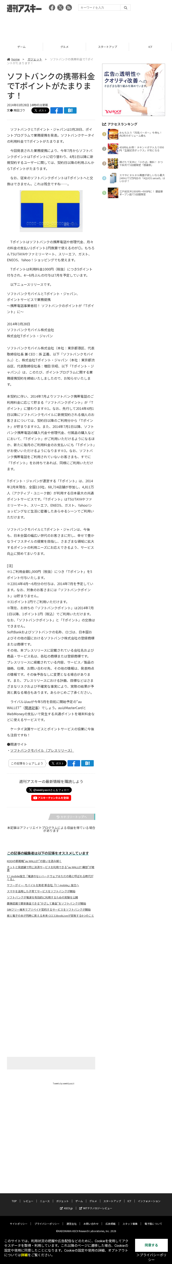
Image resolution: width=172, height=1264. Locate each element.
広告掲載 (111, 1223)
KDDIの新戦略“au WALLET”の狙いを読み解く (34, 861)
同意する (151, 1245)
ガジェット (34, 59)
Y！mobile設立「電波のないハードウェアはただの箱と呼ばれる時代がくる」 (50, 878)
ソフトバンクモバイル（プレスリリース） (42, 750)
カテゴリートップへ (73, 817)
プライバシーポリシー (47, 1223)
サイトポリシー (18, 1223)
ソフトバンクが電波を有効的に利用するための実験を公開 (42, 897)
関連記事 (31, 707)
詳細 (24, 1255)
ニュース (45, 1201)
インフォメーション (149, 1201)
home (15, 59)
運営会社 (71, 1223)
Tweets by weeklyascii (63, 1083)
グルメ (64, 47)
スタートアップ (107, 47)
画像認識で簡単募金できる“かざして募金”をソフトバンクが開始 (46, 903)
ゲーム (21, 47)
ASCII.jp (68, 1208)
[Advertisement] (86, 26)
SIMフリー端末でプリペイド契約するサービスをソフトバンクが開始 (49, 909)
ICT (150, 47)
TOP (14, 1201)
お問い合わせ (91, 1223)
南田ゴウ (19, 110)
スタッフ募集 (130, 1223)
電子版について (153, 1223)
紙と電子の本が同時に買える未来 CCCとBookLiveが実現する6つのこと (50, 915)
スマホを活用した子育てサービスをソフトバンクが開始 (41, 891)
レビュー (28, 1201)
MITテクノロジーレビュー (97, 1208)
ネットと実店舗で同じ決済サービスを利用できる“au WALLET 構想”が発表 (50, 869)
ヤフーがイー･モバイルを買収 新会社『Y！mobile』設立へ (43, 885)
